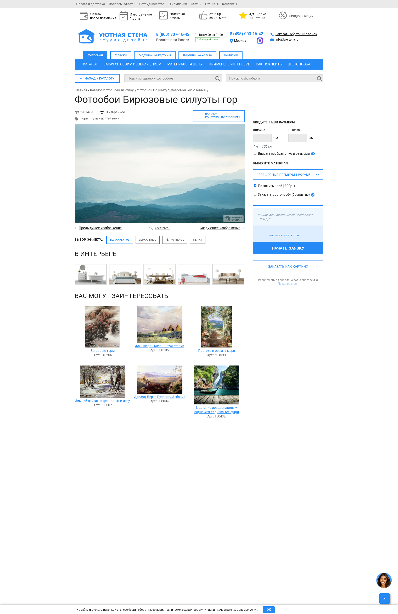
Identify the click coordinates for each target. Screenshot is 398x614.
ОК (269, 609)
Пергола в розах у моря (216, 351)
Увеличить (162, 228)
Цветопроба (299, 64)
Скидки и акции (301, 16)
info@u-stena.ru (286, 39)
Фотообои (95, 55)
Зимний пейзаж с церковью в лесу (102, 401)
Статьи (196, 4)
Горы (85, 118)
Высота (294, 130)
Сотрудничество (152, 4)
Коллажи (231, 55)
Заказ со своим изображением (132, 64)
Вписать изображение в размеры (284, 154)
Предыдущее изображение (100, 228)
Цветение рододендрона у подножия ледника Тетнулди (216, 410)
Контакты (229, 4)
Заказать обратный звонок (296, 34)
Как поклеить (269, 64)
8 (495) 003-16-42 (246, 33)
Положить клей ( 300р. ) (276, 186)
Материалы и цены (185, 64)
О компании (178, 4)
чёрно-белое (174, 239)
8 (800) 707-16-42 (172, 34)
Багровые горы (102, 351)
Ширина (259, 130)
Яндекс (257, 16)
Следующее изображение (220, 228)
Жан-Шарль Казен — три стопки (159, 346)
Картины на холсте (197, 55)
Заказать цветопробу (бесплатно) (284, 195)
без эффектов (120, 239)
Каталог (90, 64)
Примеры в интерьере (229, 64)
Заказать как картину (288, 267)
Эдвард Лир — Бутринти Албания (159, 397)
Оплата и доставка (90, 4)
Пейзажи (112, 118)
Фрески (121, 55)
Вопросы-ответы (122, 4)
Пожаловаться (288, 283)
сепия (197, 239)
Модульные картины (155, 55)
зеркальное (147, 239)
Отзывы (211, 4)
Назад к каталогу (99, 78)
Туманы (97, 118)
